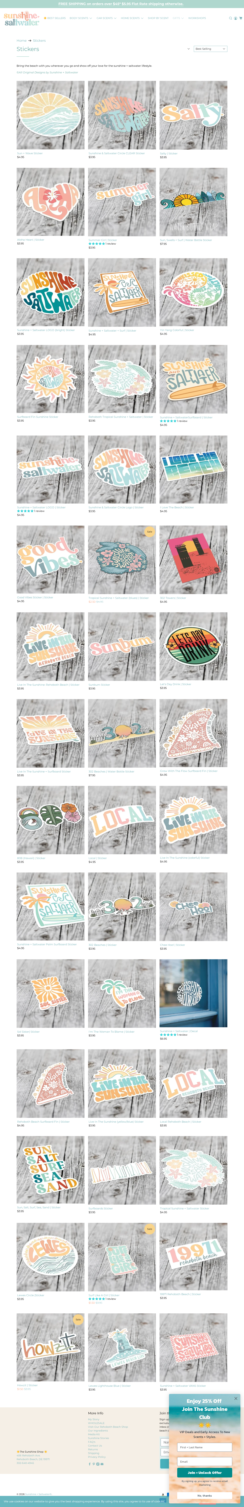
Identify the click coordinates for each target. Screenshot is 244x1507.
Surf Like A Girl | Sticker (104, 1295)
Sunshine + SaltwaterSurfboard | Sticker (186, 417)
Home (22, 40)
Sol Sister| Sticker (28, 1031)
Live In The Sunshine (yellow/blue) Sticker (116, 1121)
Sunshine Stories (98, 1438)
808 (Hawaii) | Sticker (31, 858)
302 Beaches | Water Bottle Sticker (111, 771)
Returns (93, 1449)
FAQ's (91, 1441)
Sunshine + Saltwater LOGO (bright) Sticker (46, 330)
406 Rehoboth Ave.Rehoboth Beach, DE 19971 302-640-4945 (33, 1459)
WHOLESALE (96, 1423)
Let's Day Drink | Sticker (175, 684)
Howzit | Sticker (27, 1385)
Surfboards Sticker (101, 1208)
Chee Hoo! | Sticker (172, 945)
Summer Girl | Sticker (103, 240)
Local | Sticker (98, 858)
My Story (93, 1419)
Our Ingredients (98, 1430)
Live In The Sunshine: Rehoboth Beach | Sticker (48, 684)
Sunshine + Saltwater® (38, 1494)
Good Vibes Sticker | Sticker (35, 597)
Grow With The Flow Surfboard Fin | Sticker (189, 771)
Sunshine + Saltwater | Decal (179, 1031)
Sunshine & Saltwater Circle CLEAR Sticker (117, 153)
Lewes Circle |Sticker (30, 1295)
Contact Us (95, 1445)
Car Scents (105, 18)
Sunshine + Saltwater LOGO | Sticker (41, 507)
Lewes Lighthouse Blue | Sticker (110, 1385)
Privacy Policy (97, 1457)
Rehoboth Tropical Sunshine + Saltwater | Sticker (121, 417)
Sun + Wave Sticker (30, 153)
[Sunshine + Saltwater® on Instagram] (97, 1464)
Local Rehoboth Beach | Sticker (180, 1121)
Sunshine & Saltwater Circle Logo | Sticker (116, 507)
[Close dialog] (236, 1398)
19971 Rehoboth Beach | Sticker (180, 1294)
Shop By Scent (158, 18)
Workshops (197, 18)
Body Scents (79, 18)
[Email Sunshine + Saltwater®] (102, 1464)
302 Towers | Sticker (173, 598)
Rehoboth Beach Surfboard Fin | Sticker (43, 1121)
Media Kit (94, 1434)
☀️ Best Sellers (55, 18)
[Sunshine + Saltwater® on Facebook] (89, 1464)
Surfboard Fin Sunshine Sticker (37, 417)
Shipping (93, 1453)
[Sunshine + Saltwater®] (21, 18)
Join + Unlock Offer (205, 1472)
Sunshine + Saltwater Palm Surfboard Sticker (47, 944)
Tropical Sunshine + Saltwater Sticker (184, 1208)
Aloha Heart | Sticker (30, 239)
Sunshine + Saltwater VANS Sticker (183, 1385)
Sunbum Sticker (99, 684)
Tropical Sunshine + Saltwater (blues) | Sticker (119, 598)
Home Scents (130, 18)
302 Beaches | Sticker (103, 945)
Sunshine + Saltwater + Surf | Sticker (112, 330)
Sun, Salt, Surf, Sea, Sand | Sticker (39, 1207)
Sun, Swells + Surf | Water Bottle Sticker (186, 240)
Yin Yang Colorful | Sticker (177, 330)
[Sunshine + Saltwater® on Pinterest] (93, 1464)
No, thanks (205, 1495)
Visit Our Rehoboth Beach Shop (108, 1426)
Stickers (39, 40)
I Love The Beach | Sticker (177, 507)
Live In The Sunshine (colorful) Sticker (185, 857)
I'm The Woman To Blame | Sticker (112, 1031)
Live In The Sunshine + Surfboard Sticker (44, 771)
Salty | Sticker (169, 153)
